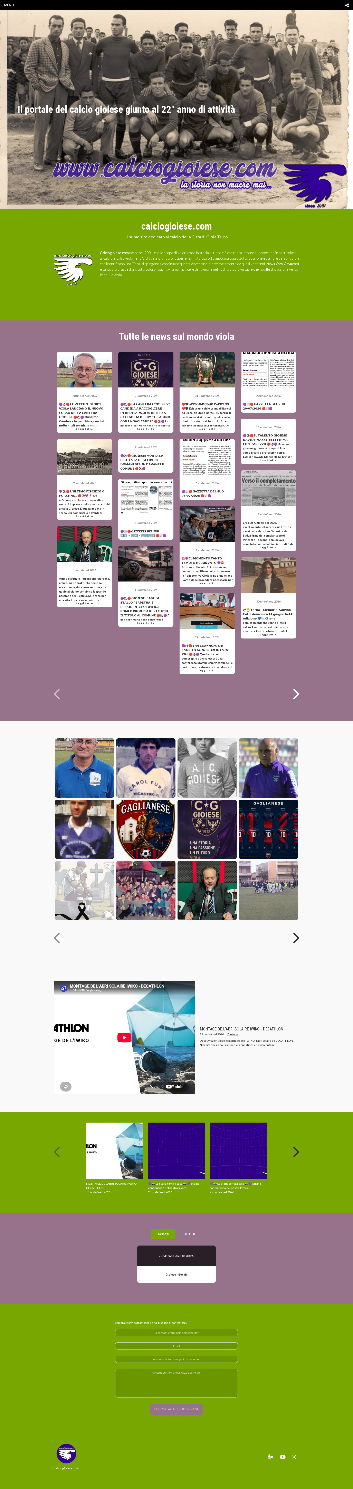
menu (9, 5)
